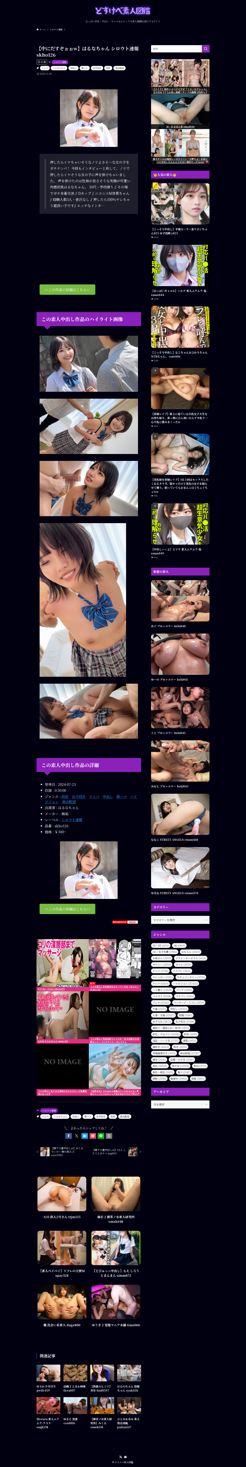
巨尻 (108, 68)
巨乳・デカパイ (166, 1034)
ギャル (183, 964)
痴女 (159, 1059)
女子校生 (97, 68)
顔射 (159, 1078)
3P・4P (161, 945)
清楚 (189, 1040)
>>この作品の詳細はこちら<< (67, 289)
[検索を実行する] (205, 48)
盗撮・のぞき (182, 1059)
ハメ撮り (162, 990)
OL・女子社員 (165, 952)
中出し (73, 68)
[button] (68, 1136)
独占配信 (119, 68)
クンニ (160, 971)
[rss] (120, 1457)
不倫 (159, 1009)
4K (179, 945)
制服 (185, 1015)
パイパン (185, 996)
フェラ (161, 1002)
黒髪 (197, 1078)
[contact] (125, 1457)
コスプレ (182, 971)
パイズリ (162, 996)
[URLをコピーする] (109, 1136)
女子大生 (162, 1021)
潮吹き (161, 1047)
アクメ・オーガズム (190, 958)
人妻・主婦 (164, 1015)
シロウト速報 (60, 62)
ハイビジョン (59, 68)
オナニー (162, 964)
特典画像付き (164, 1053)
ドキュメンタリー (191, 977)
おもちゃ (190, 952)
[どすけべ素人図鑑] (123, 11)
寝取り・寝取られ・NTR (171, 1028)
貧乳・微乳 (163, 1072)
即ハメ (84, 68)
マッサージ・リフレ (189, 1002)
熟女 (180, 1047)
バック (184, 990)
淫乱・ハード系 (165, 1040)
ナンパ (45, 68)
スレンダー (163, 977)
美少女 (180, 1066)
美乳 (160, 1066)
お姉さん (162, 958)
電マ (184, 1072)
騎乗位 (179, 1078)
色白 (200, 1066)
